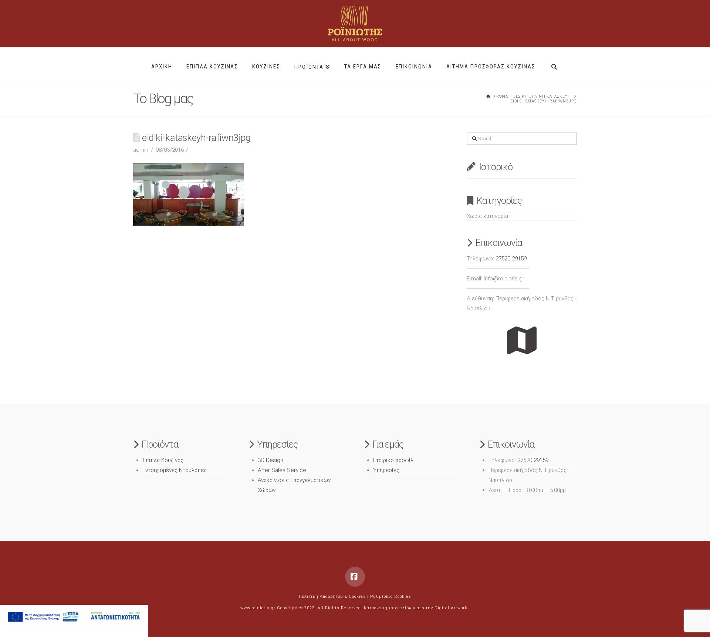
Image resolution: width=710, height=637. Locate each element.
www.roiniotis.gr (257, 608)
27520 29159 (511, 258)
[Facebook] (355, 577)
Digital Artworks (452, 608)
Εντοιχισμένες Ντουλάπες (174, 470)
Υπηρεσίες (386, 470)
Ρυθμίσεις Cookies (390, 596)
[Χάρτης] (522, 340)
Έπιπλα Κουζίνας (162, 460)
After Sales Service (282, 470)
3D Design (270, 460)
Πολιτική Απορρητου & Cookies (332, 596)
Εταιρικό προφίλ (393, 460)
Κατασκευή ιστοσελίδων (389, 608)
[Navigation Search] (554, 64)
